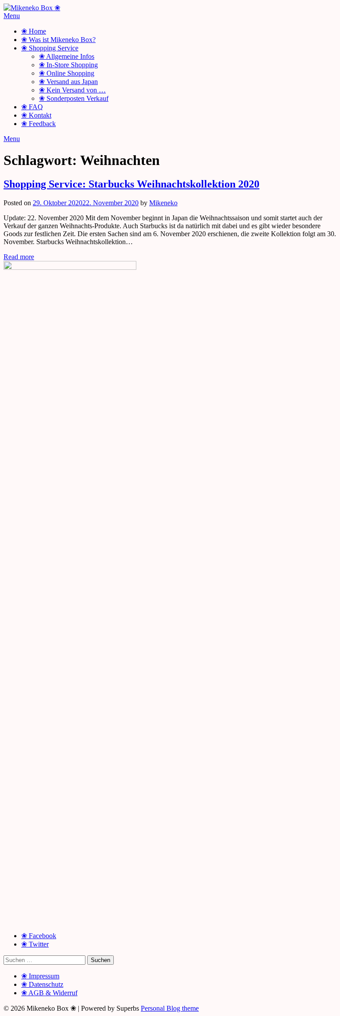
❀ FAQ (32, 107)
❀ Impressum (40, 976)
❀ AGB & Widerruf (49, 993)
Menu (12, 15)
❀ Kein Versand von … (72, 90)
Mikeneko (163, 203)
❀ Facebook (38, 935)
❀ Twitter (35, 944)
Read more (19, 257)
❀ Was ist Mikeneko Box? (58, 39)
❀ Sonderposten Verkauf (73, 98)
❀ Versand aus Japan (68, 81)
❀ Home (33, 31)
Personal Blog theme (170, 1008)
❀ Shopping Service (49, 48)
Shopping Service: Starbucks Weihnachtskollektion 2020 (131, 184)
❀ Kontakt (36, 115)
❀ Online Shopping (66, 73)
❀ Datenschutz (42, 984)
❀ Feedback (38, 123)
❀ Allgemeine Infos (66, 56)
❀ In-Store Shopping (68, 65)
